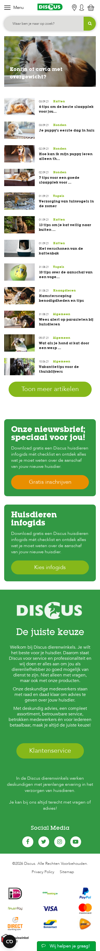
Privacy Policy (43, 872)
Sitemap (67, 872)
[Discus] (50, 7)
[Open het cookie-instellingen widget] (9, 941)
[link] (50, 61)
